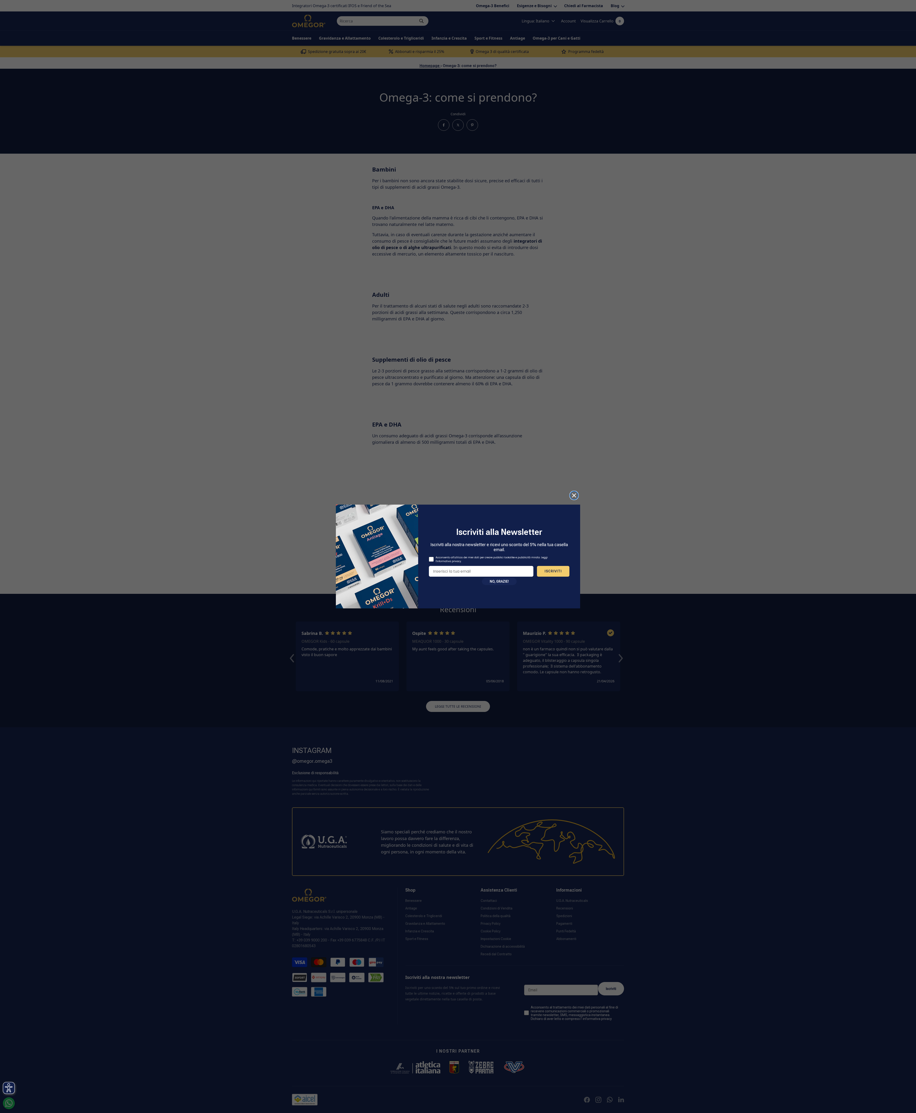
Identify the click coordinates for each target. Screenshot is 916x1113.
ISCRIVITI (553, 571)
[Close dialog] (574, 495)
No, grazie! (499, 581)
